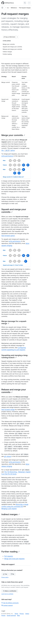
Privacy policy (5, 577)
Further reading (9, 551)
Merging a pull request (9, 508)
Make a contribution (10, 591)
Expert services (11, 615)
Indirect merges (9, 514)
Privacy (22, 613)
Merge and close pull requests (14, 558)
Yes (6, 574)
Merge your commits (12, 135)
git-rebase (7, 456)
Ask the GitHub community (11, 603)
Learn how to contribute (7, 593)
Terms (16, 613)
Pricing (3, 615)
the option (8, 150)
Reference (14, 7)
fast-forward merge (8, 409)
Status (27, 613)
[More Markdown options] (17, 37)
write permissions (7, 156)
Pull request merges (25, 7)
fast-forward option (8, 235)
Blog (18, 615)
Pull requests (8, 556)
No (13, 574)
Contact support (8, 605)
